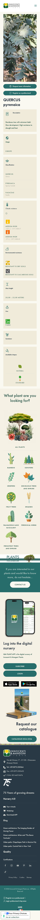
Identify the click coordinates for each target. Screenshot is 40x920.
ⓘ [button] (6, 213)
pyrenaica (10, 183)
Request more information (22, 86)
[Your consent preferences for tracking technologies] (4, 916)
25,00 (15, 298)
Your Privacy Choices (18, 913)
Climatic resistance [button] (11, 208)
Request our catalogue (26, 726)
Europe (9, 151)
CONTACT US (20, 584)
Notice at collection (11, 917)
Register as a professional (22, 93)
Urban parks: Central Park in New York (17, 846)
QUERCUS (9, 174)
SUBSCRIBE (20, 666)
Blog (5, 820)
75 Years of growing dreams (18, 792)
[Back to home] (11, 5)
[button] (35, 5)
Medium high (11, 226)
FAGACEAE (10, 193)
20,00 (8, 298)
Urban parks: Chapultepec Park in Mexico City (19, 842)
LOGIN (20, 673)
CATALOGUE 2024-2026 (22, 739)
